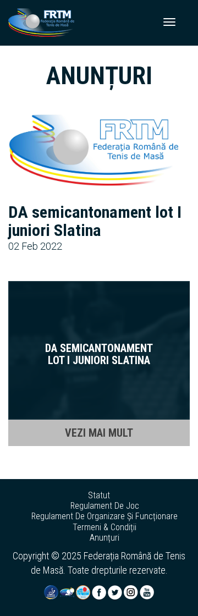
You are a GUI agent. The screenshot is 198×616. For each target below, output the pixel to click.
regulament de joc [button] (104, 506)
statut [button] (99, 495)
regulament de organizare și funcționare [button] (104, 516)
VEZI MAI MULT (99, 432)
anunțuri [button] (104, 538)
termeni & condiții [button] (104, 527)
